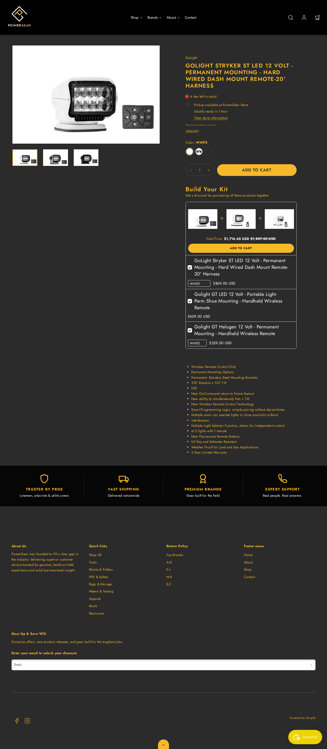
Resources (96, 613)
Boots (93, 605)
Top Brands (174, 554)
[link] (304, 17)
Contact (249, 576)
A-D (169, 562)
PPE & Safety (98, 576)
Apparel (95, 598)
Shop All (95, 554)
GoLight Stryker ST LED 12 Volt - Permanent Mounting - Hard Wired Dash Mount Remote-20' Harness (241, 267)
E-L (168, 569)
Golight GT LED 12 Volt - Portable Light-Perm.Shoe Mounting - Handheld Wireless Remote (238, 301)
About (248, 562)
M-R (169, 576)
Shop (248, 569)
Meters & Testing (101, 591)
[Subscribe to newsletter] (311, 664)
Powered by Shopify (303, 718)
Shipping (190, 124)
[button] (290, 17)
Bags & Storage (100, 584)
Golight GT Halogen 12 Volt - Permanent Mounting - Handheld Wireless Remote (236, 330)
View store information (211, 117)
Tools (93, 562)
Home (248, 554)
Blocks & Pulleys (101, 569)
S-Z (168, 584)
